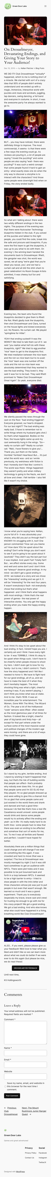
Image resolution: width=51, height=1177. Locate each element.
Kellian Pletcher (27, 68)
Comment (9, 1019)
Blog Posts (40, 68)
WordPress (20, 1171)
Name (8, 1048)
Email (7, 1059)
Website (8, 1071)
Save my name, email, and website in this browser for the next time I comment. (25, 1086)
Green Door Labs (20, 6)
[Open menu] (45, 6)
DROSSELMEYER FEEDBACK (25, 968)
